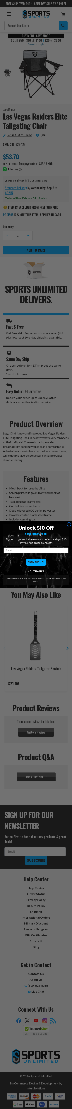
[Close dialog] (69, 524)
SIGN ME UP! (36, 562)
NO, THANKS (36, 571)
